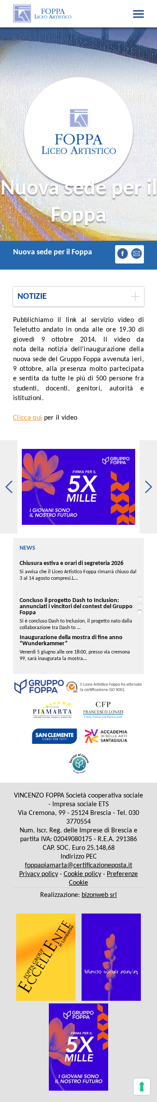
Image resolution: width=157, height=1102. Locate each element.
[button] (8, 486)
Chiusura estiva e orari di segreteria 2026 (71, 563)
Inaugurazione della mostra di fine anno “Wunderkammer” (71, 640)
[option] (78, 486)
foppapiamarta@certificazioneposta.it (78, 865)
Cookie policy (82, 874)
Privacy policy (38, 874)
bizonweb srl (99, 895)
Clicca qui (27, 417)
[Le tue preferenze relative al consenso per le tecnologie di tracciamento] (141, 1086)
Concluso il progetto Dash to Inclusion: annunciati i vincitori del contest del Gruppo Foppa (76, 606)
